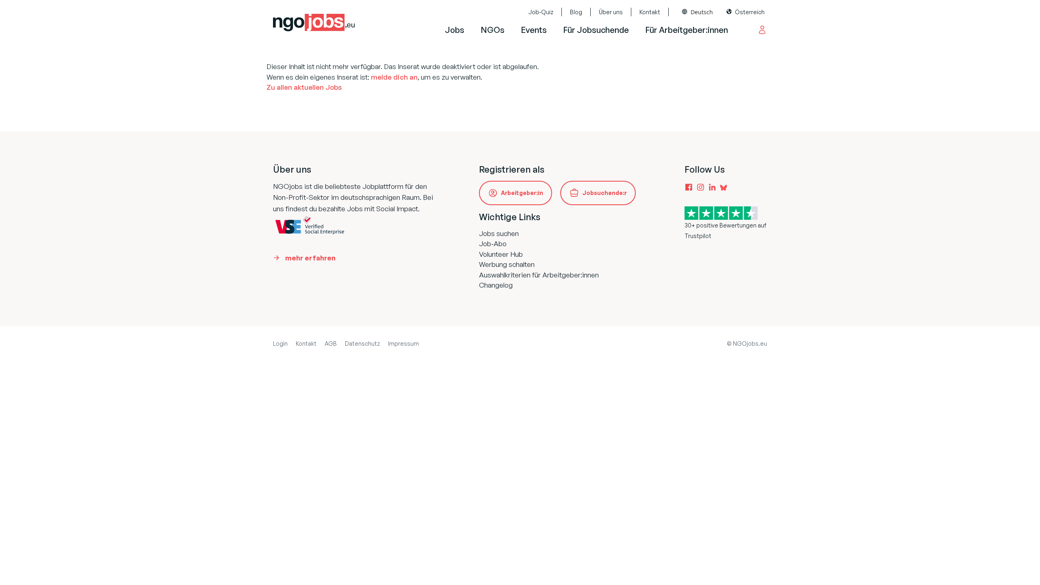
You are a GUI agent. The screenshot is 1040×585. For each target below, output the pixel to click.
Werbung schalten (507, 264)
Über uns (611, 12)
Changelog (496, 285)
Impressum (403, 343)
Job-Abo (493, 243)
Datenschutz (362, 343)
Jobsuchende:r (604, 192)
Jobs (454, 30)
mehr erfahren (310, 258)
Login (280, 343)
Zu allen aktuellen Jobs (304, 87)
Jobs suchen (499, 233)
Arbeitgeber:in (522, 192)
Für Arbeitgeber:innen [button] (686, 30)
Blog (576, 12)
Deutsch (702, 12)
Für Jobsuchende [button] (596, 30)
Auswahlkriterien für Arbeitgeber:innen (539, 275)
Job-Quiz (540, 12)
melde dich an (394, 77)
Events (534, 30)
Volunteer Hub (501, 254)
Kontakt (649, 12)
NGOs (493, 30)
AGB (331, 343)
